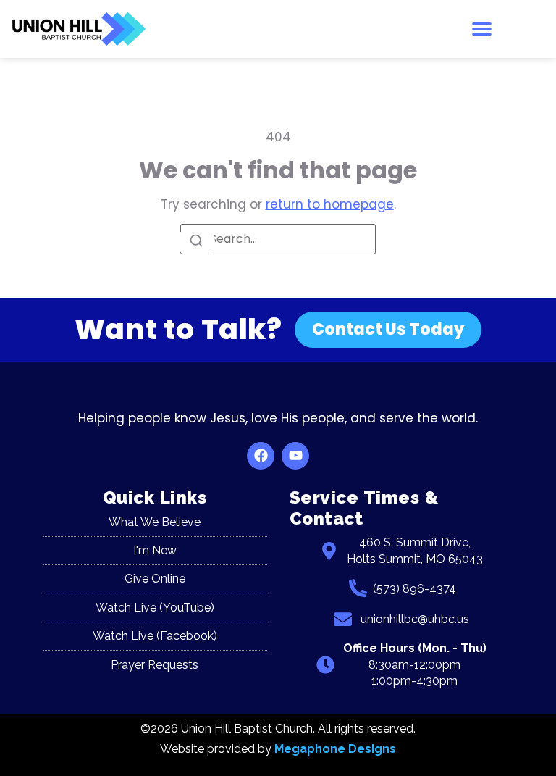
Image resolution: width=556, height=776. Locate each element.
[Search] (196, 242)
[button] (482, 29)
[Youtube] (295, 456)
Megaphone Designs (335, 749)
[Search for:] (278, 239)
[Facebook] (260, 456)
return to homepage (330, 204)
